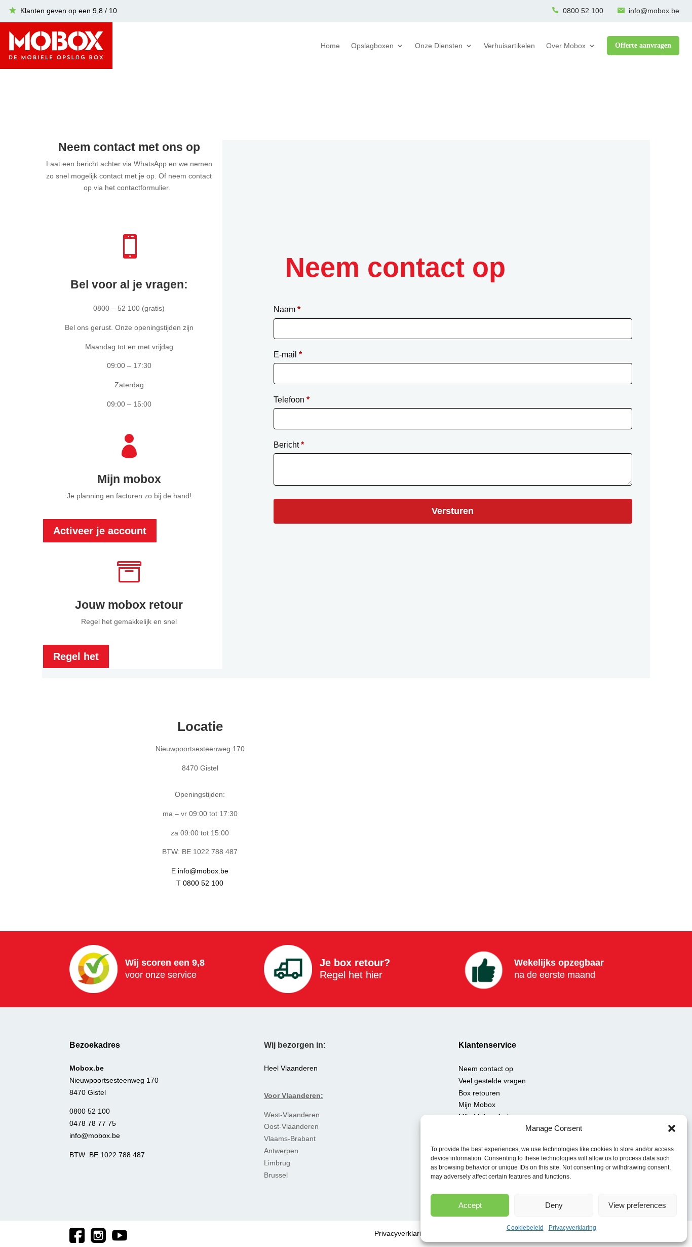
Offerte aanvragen (643, 45)
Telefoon (292, 399)
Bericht (289, 445)
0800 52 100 (583, 11)
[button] (672, 1128)
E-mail (288, 354)
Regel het (76, 656)
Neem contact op (485, 1069)
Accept (470, 1205)
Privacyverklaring (572, 1227)
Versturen (453, 511)
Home (330, 46)
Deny (554, 1205)
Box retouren (479, 1093)
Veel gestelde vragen (492, 1081)
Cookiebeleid (525, 1227)
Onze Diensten (439, 46)
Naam (287, 309)
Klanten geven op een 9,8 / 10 (68, 11)
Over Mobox (566, 46)
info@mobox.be (654, 11)
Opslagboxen (372, 46)
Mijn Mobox (476, 1105)
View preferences (637, 1205)
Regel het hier (351, 974)
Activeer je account (99, 530)
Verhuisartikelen (509, 46)
